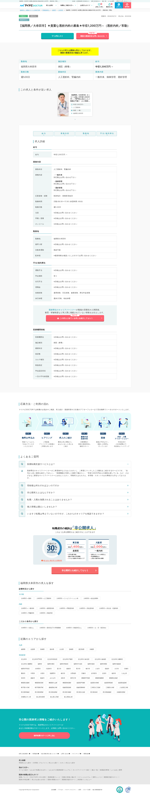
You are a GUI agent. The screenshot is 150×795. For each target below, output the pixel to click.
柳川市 (88, 668)
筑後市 (107, 668)
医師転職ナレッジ (54, 777)
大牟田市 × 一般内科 (27, 608)
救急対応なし (24, 20)
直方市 (59, 668)
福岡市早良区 (25, 668)
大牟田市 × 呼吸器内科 (66, 608)
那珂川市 (73, 678)
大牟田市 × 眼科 (26, 598)
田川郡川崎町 (67, 692)
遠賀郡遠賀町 (122, 683)
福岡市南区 (91, 664)
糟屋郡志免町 (113, 678)
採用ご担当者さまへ (95, 1)
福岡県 (54, 10)
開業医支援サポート (111, 777)
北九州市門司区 (37, 659)
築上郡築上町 (68, 697)
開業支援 (86, 753)
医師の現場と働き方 (69, 777)
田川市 (78, 668)
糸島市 (63, 678)
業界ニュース (97, 777)
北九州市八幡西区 (26, 664)
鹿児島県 (81, 649)
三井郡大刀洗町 (95, 687)
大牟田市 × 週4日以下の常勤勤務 (50, 628)
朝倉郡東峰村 (81, 687)
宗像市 (83, 673)
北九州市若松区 (52, 659)
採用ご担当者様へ (24, 753)
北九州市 (24, 659)
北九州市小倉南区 (100, 659)
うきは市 (124, 673)
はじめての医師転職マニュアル (60, 770)
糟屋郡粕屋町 (67, 683)
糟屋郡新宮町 (39, 683)
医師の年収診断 (24, 779)
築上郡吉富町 (40, 697)
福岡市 (40, 664)
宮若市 (23, 678)
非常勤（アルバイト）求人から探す (45, 763)
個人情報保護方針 (97, 789)
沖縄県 (92, 649)
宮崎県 (71, 649)
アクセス (60, 789)
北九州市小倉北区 (83, 659)
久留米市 (49, 668)
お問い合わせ (64, 753)
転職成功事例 (104, 770)
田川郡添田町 (39, 692)
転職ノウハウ (23, 777)
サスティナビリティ (70, 789)
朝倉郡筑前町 (67, 687)
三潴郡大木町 (110, 687)
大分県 (61, 649)
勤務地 (86, 133)
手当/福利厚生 (107, 133)
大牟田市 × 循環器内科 (46, 608)
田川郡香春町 (25, 692)
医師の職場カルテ (54, 779)
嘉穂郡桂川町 (53, 687)
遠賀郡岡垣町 (108, 683)
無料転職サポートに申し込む (44, 735)
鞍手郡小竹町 (25, 687)
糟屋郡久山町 (53, 683)
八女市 (97, 668)
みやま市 (53, 678)
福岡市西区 (103, 664)
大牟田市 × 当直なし (27, 628)
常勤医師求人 (46, 10)
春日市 (63, 673)
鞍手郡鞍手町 (39, 687)
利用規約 (35, 753)
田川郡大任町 (81, 692)
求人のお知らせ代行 (39, 779)
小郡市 (42, 673)
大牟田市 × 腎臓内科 (27, 613)
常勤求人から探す (25, 763)
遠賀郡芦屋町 (81, 683)
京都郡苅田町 (121, 692)
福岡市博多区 (64, 664)
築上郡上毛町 (54, 697)
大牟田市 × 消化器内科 (86, 608)
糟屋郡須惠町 (25, 683)
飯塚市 (69, 668)
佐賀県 (33, 649)
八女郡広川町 (124, 687)
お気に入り (58, 36)
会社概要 (53, 789)
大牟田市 (60, 10)
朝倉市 (42, 678)
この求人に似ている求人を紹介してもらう (76, 318)
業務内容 (65, 133)
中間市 (33, 673)
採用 (79, 789)
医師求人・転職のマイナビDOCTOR (30, 10)
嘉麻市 (33, 678)
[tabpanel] (75, 104)
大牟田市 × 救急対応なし (74, 628)
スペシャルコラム (84, 777)
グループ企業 (86, 789)
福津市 (114, 673)
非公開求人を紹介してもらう (75, 570)
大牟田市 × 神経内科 (46, 613)
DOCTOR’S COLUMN (38, 777)
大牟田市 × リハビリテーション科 (67, 598)
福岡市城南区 (116, 664)
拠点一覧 (104, 1)
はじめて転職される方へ (38, 770)
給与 (44, 133)
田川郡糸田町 (53, 692)
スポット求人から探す (67, 763)
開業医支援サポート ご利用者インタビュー (77, 779)
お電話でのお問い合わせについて (123, 1)
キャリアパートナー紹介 (81, 770)
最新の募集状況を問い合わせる (92, 36)
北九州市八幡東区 (117, 659)
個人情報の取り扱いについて (49, 753)
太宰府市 (94, 673)
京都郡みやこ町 (26, 697)
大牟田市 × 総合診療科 (91, 598)
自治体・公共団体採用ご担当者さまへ (80, 1)
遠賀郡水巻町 (94, 683)
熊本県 (52, 649)
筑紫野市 (53, 673)
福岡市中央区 (78, 664)
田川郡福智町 (107, 692)
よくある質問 (111, 1)
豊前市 (23, 673)
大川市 (116, 668)
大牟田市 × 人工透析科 (44, 598)
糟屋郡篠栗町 (99, 678)
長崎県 (42, 649)
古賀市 (104, 673)
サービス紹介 (23, 770)
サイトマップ (76, 753)
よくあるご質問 (116, 770)
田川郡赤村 (94, 692)
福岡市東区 (50, 664)
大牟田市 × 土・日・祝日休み (96, 628)
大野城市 (73, 673)
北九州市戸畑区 (68, 659)
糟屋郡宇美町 (85, 678)
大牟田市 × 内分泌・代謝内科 (108, 608)
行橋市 (126, 668)
